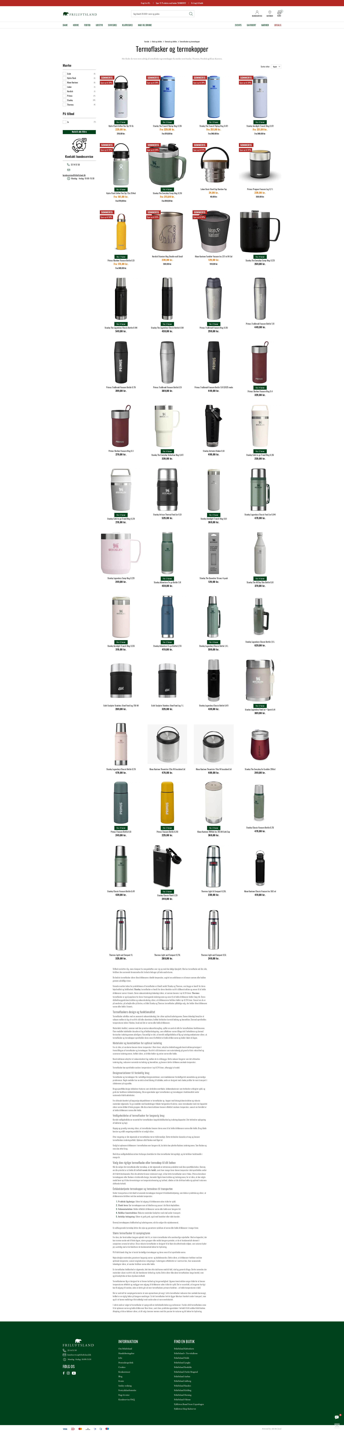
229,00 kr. (120, 130)
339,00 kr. (167, 459)
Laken (69, 86)
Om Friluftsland (125, 1348)
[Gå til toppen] (337, 1426)
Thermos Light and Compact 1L (121, 954)
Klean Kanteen (72, 82)
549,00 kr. (121, 331)
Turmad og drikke (171, 41)
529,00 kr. (167, 518)
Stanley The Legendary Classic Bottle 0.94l (121, 327)
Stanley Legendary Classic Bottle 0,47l (213, 705)
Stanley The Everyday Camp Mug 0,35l (167, 193)
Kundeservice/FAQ (126, 1399)
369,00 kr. (167, 391)
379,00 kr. (260, 586)
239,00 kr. (260, 193)
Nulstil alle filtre (79, 132)
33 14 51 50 (72, 1350)
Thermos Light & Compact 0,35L (213, 891)
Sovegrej (112, 25)
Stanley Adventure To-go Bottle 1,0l (167, 582)
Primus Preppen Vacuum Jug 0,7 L (260, 189)
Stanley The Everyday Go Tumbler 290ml (260, 769)
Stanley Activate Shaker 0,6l (213, 450)
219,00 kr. (121, 522)
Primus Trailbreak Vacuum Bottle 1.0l (260, 323)
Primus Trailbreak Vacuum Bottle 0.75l (121, 387)
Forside (146, 41)
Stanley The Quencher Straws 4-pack (214, 578)
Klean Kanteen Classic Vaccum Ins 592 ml (260, 891)
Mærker (265, 25)
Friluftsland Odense (182, 1399)
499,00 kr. (213, 455)
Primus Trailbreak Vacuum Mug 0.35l (214, 327)
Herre (76, 25)
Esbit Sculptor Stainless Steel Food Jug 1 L (167, 705)
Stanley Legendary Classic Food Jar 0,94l (260, 514)
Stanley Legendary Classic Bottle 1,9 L (260, 641)
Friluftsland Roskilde (183, 1367)
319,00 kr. (121, 650)
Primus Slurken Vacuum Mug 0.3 (121, 450)
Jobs (120, 1358)
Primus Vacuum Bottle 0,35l (167, 831)
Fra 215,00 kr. (167, 197)
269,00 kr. (260, 264)
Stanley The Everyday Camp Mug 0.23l (260, 260)
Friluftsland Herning (182, 1395)
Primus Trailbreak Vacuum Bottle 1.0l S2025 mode (214, 387)
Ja (68, 121)
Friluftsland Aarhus (182, 1376)
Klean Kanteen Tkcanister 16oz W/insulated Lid (214, 769)
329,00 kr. (260, 395)
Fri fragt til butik (197, 3)
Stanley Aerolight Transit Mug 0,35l (121, 645)
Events (238, 25)
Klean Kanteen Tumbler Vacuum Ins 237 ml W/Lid (213, 256)
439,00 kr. (213, 709)
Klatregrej (127, 25)
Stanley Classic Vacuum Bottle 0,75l (260, 827)
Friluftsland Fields (181, 1358)
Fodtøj (87, 25)
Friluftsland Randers (182, 1385)
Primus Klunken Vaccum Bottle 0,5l (121, 260)
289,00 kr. (121, 709)
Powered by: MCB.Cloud (271, 1429)
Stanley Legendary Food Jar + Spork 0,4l (260, 709)
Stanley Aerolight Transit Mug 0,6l (214, 518)
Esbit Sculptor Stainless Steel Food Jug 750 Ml (121, 705)
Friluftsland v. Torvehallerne (186, 1353)
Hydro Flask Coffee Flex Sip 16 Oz (121, 125)
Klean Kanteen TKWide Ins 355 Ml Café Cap (213, 831)
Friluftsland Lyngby (182, 1362)
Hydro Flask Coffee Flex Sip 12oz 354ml (121, 193)
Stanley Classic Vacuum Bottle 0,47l (121, 891)
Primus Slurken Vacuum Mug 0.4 (260, 391)
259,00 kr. (260, 459)
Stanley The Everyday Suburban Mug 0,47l (167, 454)
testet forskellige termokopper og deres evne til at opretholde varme (159, 1252)
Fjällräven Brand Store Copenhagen (189, 1404)
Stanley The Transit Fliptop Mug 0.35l (167, 125)
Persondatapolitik (125, 1362)
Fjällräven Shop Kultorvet (185, 1408)
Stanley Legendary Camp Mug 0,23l (121, 578)
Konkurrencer (124, 1372)
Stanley (70, 100)
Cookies (121, 1367)
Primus (70, 95)
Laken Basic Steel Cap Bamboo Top (214, 189)
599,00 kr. (213, 650)
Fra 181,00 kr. (121, 197)
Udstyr (99, 25)
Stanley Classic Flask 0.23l (167, 895)
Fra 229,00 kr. (167, 130)
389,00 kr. (260, 713)
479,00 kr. (260, 518)
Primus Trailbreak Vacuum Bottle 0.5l (167, 387)
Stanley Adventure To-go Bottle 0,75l (167, 645)
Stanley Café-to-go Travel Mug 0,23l (121, 518)
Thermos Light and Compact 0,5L (213, 954)
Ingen (275, 66)
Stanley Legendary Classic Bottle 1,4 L (213, 645)
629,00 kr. (260, 646)
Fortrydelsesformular (127, 1390)
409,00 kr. (213, 773)
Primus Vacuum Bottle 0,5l (121, 831)
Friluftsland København (184, 1348)
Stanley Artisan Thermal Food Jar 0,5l (167, 514)
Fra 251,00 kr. (213, 130)
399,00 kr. (121, 391)
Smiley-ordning (125, 1385)
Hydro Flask (71, 78)
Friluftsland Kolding (182, 1390)
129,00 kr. (213, 260)
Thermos (70, 104)
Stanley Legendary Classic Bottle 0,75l (121, 769)
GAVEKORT (251, 25)
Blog (120, 1376)
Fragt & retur (123, 1395)
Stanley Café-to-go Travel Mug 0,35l (260, 454)
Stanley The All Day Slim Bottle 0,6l (260, 582)
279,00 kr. (121, 455)
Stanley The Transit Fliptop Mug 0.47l (214, 125)
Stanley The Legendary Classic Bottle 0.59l (167, 327)
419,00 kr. (167, 650)
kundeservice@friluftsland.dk (74, 175)
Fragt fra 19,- (146, 3)
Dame (65, 25)
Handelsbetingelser (126, 1353)
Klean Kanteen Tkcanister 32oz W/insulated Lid (167, 769)
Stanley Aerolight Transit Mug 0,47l (260, 125)
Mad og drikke (145, 25)
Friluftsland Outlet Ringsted (186, 1372)
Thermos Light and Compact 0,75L (167, 954)
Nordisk (70, 91)
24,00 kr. (214, 193)
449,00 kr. (260, 327)
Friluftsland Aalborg (182, 1381)
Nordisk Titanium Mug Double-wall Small (167, 256)
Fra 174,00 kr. (121, 264)
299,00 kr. (213, 331)
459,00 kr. (167, 331)
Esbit (69, 73)
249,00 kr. (121, 582)
